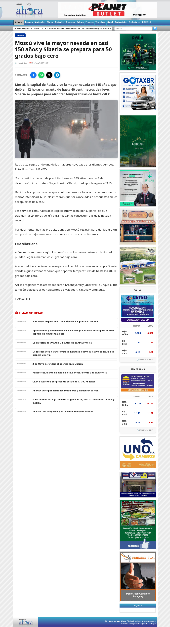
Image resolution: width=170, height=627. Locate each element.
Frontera (89, 22)
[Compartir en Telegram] (57, 75)
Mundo (50, 22)
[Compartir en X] (49, 75)
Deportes (70, 22)
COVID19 (146, 22)
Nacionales (40, 22)
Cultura (80, 22)
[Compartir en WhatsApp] (41, 75)
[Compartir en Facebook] (33, 75)
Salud (110, 22)
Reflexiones (134, 22)
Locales (29, 22)
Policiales (59, 22)
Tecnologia (100, 22)
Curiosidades (121, 22)
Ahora (19, 22)
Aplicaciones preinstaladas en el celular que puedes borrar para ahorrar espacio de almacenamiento (74, 28)
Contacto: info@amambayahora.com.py (138, 624)
